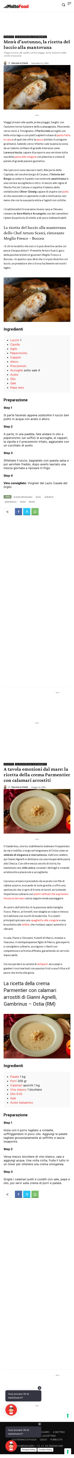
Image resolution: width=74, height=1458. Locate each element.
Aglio (13, 348)
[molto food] (16, 6)
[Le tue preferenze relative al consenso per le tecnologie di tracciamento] (67, 1451)
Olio (13, 379)
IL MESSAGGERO (42, 1432)
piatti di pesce (11, 502)
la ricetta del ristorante (23, 497)
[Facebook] (18, 511)
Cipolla (15, 344)
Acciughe (16, 370)
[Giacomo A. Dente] (6, 63)
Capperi (15, 357)
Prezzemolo (18, 366)
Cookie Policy (45, 1449)
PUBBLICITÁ (56, 1439)
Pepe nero (17, 387)
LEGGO (43, 1439)
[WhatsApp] (35, 511)
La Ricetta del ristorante (31, 37)
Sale (13, 383)
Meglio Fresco (16, 238)
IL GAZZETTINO (48, 1435)
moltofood (49, 497)
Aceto (14, 374)
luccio (38, 497)
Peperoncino (18, 353)
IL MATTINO (59, 1432)
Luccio (14, 340)
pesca (40, 139)
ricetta (23, 502)
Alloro (14, 361)
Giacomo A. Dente (19, 63)
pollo (66, 191)
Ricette (8, 37)
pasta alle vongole (26, 156)
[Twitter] (26, 511)
